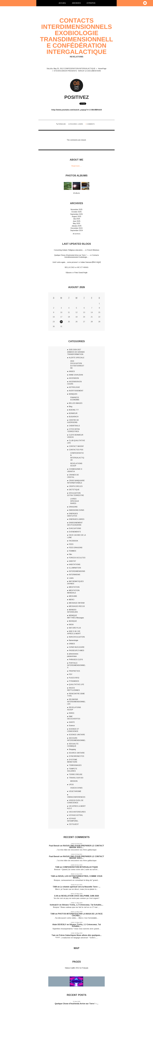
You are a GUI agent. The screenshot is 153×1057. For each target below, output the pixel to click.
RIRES (71, 713)
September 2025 (76, 214)
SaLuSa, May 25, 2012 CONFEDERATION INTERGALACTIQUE (71, 68)
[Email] (145, 3)
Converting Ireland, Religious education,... (69, 250)
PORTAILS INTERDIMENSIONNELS (76, 665)
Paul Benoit (54, 846)
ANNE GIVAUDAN (76, 375)
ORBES (72, 644)
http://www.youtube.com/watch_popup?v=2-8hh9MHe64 (76, 110)
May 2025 (76, 223)
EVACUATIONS (75, 528)
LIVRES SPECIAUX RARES (74, 501)
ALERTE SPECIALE (76, 358)
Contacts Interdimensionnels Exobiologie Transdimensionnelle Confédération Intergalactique (76, 36)
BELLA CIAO (69, 267)
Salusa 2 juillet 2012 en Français (76, 968)
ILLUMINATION (75, 568)
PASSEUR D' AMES (76, 650)
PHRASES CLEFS (76, 659)
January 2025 (76, 226)
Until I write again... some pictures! (65, 262)
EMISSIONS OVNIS (76, 510)
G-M (56, 896)
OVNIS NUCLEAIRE (76, 647)
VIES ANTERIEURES (77, 812)
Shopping (72, 749)
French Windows (93, 250)
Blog (70, 406)
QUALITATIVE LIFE (76, 684)
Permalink (62, 124)
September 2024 (76, 230)
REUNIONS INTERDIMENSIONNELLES (76, 701)
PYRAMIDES (74, 681)
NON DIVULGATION (77, 637)
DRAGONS (73, 507)
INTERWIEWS (74, 574)
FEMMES (72, 551)
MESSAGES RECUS (77, 606)
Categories (101, 3)
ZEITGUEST (74, 824)
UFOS (71, 784)
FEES (71, 544)
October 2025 (76, 212)
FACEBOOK (73, 541)
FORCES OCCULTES (77, 558)
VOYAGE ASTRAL (76, 815)
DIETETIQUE (74, 490)
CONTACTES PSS (76, 450)
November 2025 (76, 209)
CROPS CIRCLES (76, 486)
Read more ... (76, 166)
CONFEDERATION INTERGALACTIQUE (80, 867)
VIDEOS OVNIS (76, 788)
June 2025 (76, 221)
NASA (71, 624)
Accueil (62, 3)
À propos (91, 3)
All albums (76, 193)
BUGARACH (73, 417)
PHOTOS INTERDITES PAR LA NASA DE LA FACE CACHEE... (80, 914)
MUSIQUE (73, 621)
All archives (76, 234)
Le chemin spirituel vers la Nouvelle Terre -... (80, 887)
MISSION (73, 781)
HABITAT (72, 561)
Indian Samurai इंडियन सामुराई (91, 262)
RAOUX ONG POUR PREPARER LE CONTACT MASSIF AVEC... (83, 846)
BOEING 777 (74, 410)
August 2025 (76, 216)
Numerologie (73, 640)
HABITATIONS (74, 564)
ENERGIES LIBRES (76, 519)
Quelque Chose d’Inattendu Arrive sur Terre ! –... (72, 255)
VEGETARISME (75, 791)
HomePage (102, 68)
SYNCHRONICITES (76, 756)
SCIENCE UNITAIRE (77, 734)
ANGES (72, 371)
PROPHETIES (74, 671)
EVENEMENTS (75, 532)
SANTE (72, 722)
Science (72, 725)
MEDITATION (74, 587)
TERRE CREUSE (75, 774)
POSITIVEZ (76, 97)
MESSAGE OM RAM (76, 603)
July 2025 (76, 219)
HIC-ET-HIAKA (82, 267)
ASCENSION (74, 378)
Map (76, 948)
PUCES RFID (74, 678)
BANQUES (73, 394)
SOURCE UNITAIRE (77, 753)
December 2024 (76, 228)
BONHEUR (73, 413)
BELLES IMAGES (75, 403)
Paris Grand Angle (80, 272)
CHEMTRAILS (74, 426)
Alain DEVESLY (59, 924)
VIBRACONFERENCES (76, 797)
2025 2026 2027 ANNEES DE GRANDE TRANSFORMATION (76, 352)
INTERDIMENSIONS (77, 571)
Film (70, 554)
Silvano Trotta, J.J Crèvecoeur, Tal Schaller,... (82, 905)
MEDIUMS (73, 596)
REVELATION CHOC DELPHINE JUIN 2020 (80, 896)
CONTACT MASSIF (76, 446)
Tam (54, 935)
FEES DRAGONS (75, 547)
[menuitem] (62, 3)
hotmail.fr (54, 905)
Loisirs (80, 124)
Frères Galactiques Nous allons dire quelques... (80, 935)
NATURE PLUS (75, 628)
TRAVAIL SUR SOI (76, 778)
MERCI (71, 599)
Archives (76, 3)
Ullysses (69, 272)
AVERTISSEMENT (76, 391)
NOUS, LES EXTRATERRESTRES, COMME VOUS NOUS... (80, 877)
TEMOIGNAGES (75, 765)
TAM (57, 867)
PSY (70, 674)
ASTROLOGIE (74, 387)
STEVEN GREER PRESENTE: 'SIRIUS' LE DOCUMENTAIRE (77, 71)
